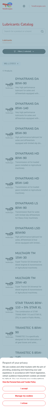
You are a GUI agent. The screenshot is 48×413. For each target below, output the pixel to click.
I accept (24, 388)
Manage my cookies (24, 396)
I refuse (24, 403)
